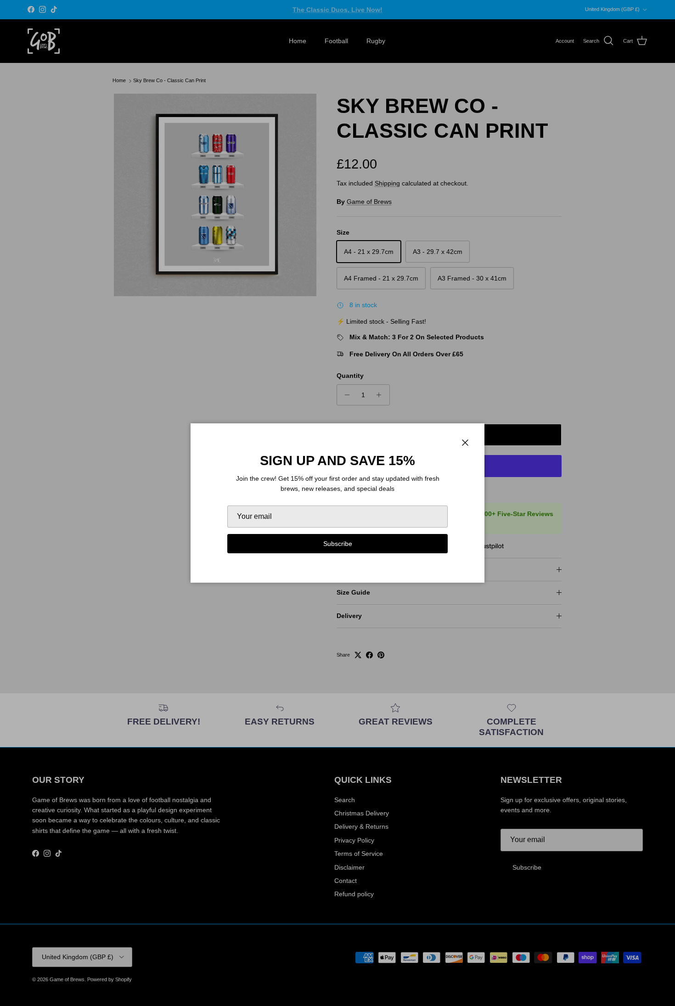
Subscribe (337, 543)
